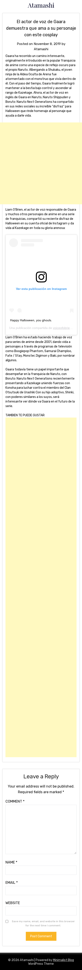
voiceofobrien (62, 328)
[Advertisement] (41, 163)
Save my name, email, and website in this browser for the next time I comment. (43, 923)
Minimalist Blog (63, 960)
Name (11, 862)
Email (11, 883)
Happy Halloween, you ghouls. (31, 320)
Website (12, 903)
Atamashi (41, 5)
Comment (14, 801)
